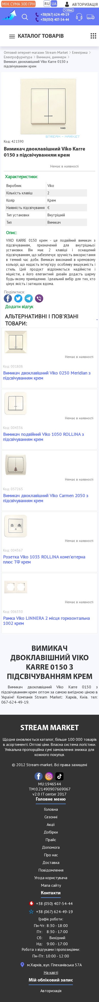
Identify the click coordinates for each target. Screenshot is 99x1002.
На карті (51, 972)
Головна (51, 809)
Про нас (51, 854)
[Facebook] (39, 776)
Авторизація (85, 4)
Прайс (50, 839)
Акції (51, 824)
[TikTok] (59, 776)
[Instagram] (49, 776)
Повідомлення (50, 870)
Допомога (51, 847)
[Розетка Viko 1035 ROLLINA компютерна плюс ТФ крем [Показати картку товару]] (15, 528)
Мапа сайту (51, 885)
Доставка (50, 862)
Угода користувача (50, 877)
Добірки (51, 832)
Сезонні (50, 816)
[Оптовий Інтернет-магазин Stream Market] (8, 18)
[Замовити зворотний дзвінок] (79, 17)
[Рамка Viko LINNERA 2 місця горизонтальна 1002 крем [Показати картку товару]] (15, 590)
